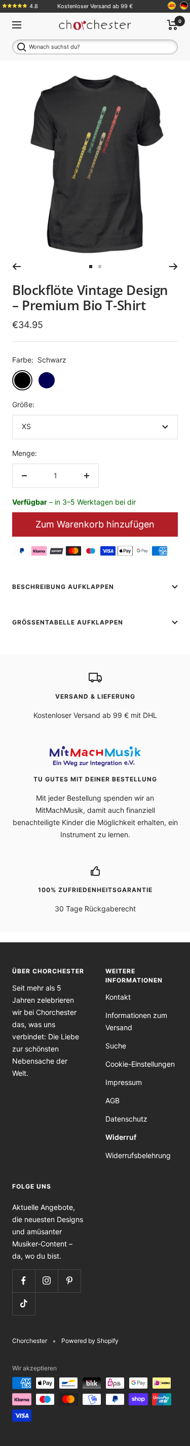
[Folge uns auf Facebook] (23, 1280)
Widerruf (120, 1137)
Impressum (123, 1082)
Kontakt (118, 997)
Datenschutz (126, 1118)
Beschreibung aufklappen (63, 586)
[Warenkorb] (172, 25)
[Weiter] (173, 266)
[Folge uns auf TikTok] (23, 1303)
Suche (115, 1045)
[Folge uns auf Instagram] (46, 1280)
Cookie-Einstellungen (140, 1064)
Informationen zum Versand (136, 1021)
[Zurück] (16, 266)
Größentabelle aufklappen (67, 622)
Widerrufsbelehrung (138, 1155)
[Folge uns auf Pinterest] (69, 1280)
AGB (112, 1100)
